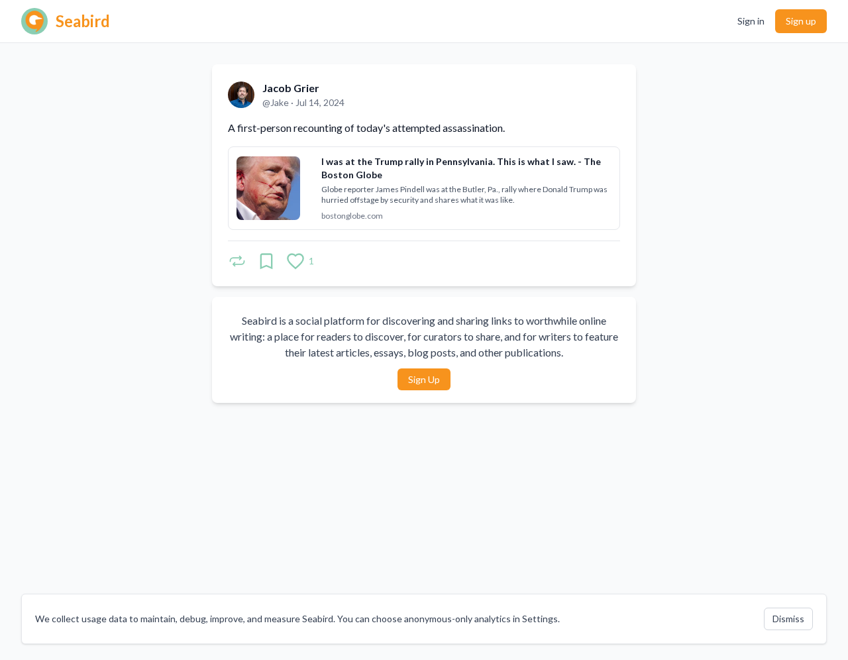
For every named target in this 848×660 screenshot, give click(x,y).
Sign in (751, 21)
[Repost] (237, 261)
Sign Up (424, 379)
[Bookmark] (266, 261)
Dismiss (788, 618)
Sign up (801, 21)
